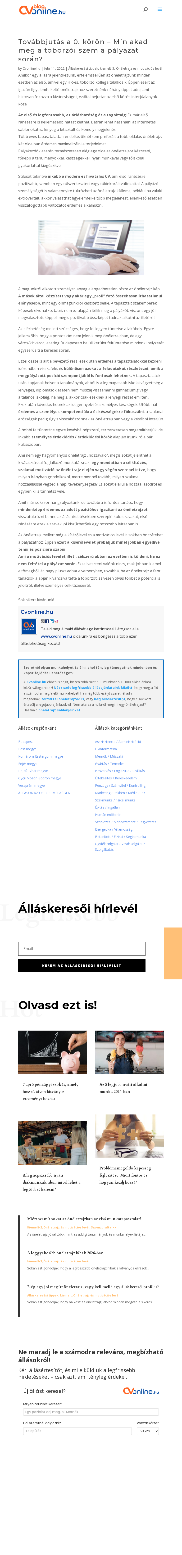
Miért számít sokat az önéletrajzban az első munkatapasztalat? (84, 1219)
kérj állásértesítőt (109, 699)
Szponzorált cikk (103, 1227)
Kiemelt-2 (34, 1227)
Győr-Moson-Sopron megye (39, 778)
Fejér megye (27, 763)
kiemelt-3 (107, 68)
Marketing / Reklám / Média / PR (120, 793)
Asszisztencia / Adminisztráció (118, 741)
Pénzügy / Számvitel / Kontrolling (120, 785)
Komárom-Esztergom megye (40, 756)
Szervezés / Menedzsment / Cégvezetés (126, 822)
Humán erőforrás (108, 814)
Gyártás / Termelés (109, 763)
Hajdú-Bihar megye (33, 770)
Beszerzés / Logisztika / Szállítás (120, 770)
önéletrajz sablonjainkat (59, 710)
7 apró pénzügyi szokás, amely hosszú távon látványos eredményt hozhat (50, 1091)
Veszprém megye (31, 785)
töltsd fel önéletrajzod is (62, 699)
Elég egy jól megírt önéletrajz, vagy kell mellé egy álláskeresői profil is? (93, 1287)
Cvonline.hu (31, 68)
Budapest (25, 741)
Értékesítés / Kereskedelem (116, 778)
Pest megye (27, 749)
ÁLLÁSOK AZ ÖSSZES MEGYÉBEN (44, 793)
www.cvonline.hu (56, 636)
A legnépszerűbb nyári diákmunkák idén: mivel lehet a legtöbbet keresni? (52, 1182)
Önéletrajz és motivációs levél (139, 68)
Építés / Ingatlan (107, 807)
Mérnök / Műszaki (109, 756)
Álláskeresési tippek (83, 68)
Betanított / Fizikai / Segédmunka (120, 836)
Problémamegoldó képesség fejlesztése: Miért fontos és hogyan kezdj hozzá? (125, 1175)
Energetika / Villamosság (113, 829)
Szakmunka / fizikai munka (115, 800)
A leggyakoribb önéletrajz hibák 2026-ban (65, 1253)
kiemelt (66, 1295)
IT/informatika (106, 749)
